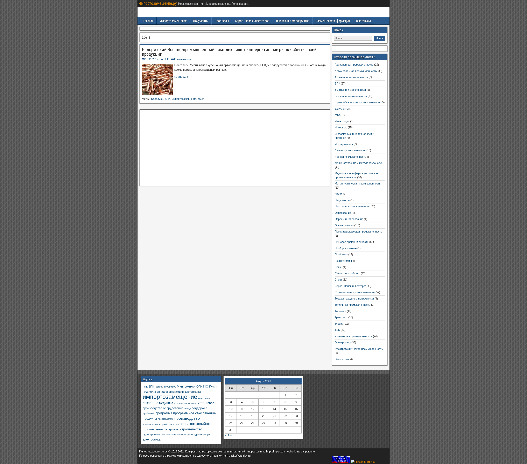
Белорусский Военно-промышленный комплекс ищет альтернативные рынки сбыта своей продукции (229, 52)
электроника (151, 439)
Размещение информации (332, 21)
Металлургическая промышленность (358, 183)
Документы (200, 21)
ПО (205, 386)
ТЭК (337, 329)
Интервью (341, 127)
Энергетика (342, 359)
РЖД (145, 392)
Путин (213, 386)
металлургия (180, 403)
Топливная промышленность (352, 304)
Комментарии (182, 59)
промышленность (152, 424)
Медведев (170, 386)
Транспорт (341, 317)
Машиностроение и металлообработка (358, 162)
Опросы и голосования (349, 219)
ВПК (166, 59)
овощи (187, 408)
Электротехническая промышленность (359, 348)
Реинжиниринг (343, 260)
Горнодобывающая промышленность (358, 102)
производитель (166, 419)
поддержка (199, 408)
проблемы (149, 413)
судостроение (151, 434)
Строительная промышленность (355, 292)
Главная (148, 21)
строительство (191, 429)
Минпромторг (186, 386)
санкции (174, 424)
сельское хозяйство (196, 424)
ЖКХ (338, 114)
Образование (343, 212)
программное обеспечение (194, 413)
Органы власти (344, 225)
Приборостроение (346, 248)
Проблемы (222, 21)
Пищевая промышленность (351, 241)
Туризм (339, 323)
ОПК (199, 386)
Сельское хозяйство (347, 273)
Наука (338, 193)
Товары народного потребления (354, 298)
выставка (190, 391)
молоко (192, 403)
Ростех (152, 392)
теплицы (181, 434)
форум (206, 434)
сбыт (201, 98)
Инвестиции (342, 121)
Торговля (340, 311)
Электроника (343, 342)
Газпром (159, 386)
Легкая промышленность (350, 150)
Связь (338, 267)
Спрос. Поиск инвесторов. (252, 21)
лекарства (150, 403)
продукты (150, 418)
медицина (166, 403)
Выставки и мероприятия (292, 21)
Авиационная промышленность (354, 64)
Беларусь (157, 98)
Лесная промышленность (350, 156)
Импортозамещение (173, 21)
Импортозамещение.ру (157, 3)
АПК (145, 386)
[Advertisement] (234, 149)
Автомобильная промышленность (356, 71)
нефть (201, 403)
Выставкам (363, 21)
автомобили (176, 391)
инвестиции (204, 398)
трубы (190, 434)
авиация (162, 391)
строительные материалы (161, 429)
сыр (163, 434)
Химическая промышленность (353, 336)
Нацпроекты (342, 200)
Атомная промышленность (351, 77)
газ (199, 391)
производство (187, 418)
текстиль (171, 434)
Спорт (338, 279)
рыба (165, 424)
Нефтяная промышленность (352, 206)
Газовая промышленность (351, 96)
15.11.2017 (151, 59)
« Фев (228, 435)
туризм (198, 434)
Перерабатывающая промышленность (358, 231)
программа (163, 413)
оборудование (173, 408)
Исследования (344, 144)
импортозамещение (184, 98)
